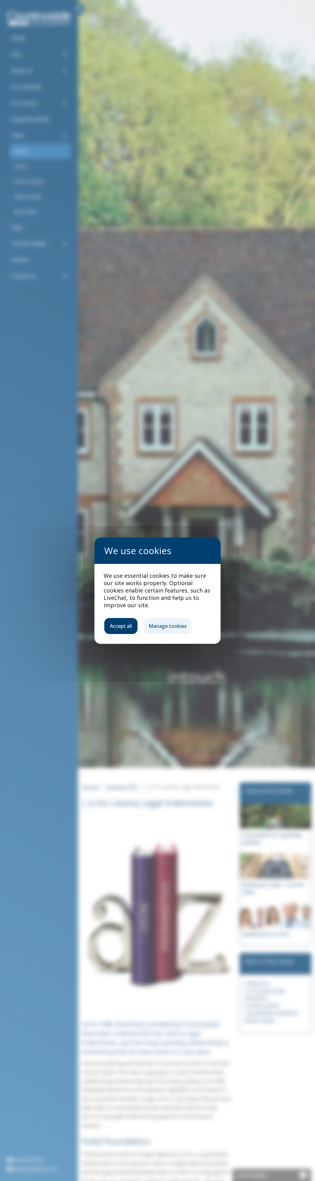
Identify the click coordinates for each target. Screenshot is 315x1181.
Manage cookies (168, 626)
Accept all (121, 626)
